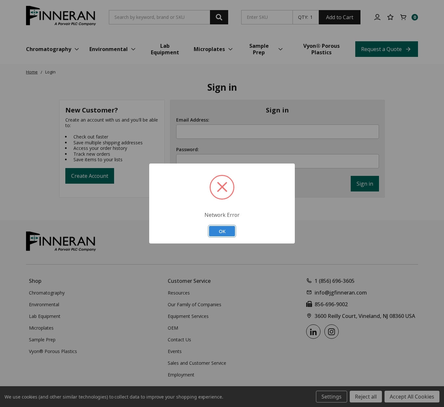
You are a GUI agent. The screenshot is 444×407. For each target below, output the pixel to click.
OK (222, 231)
